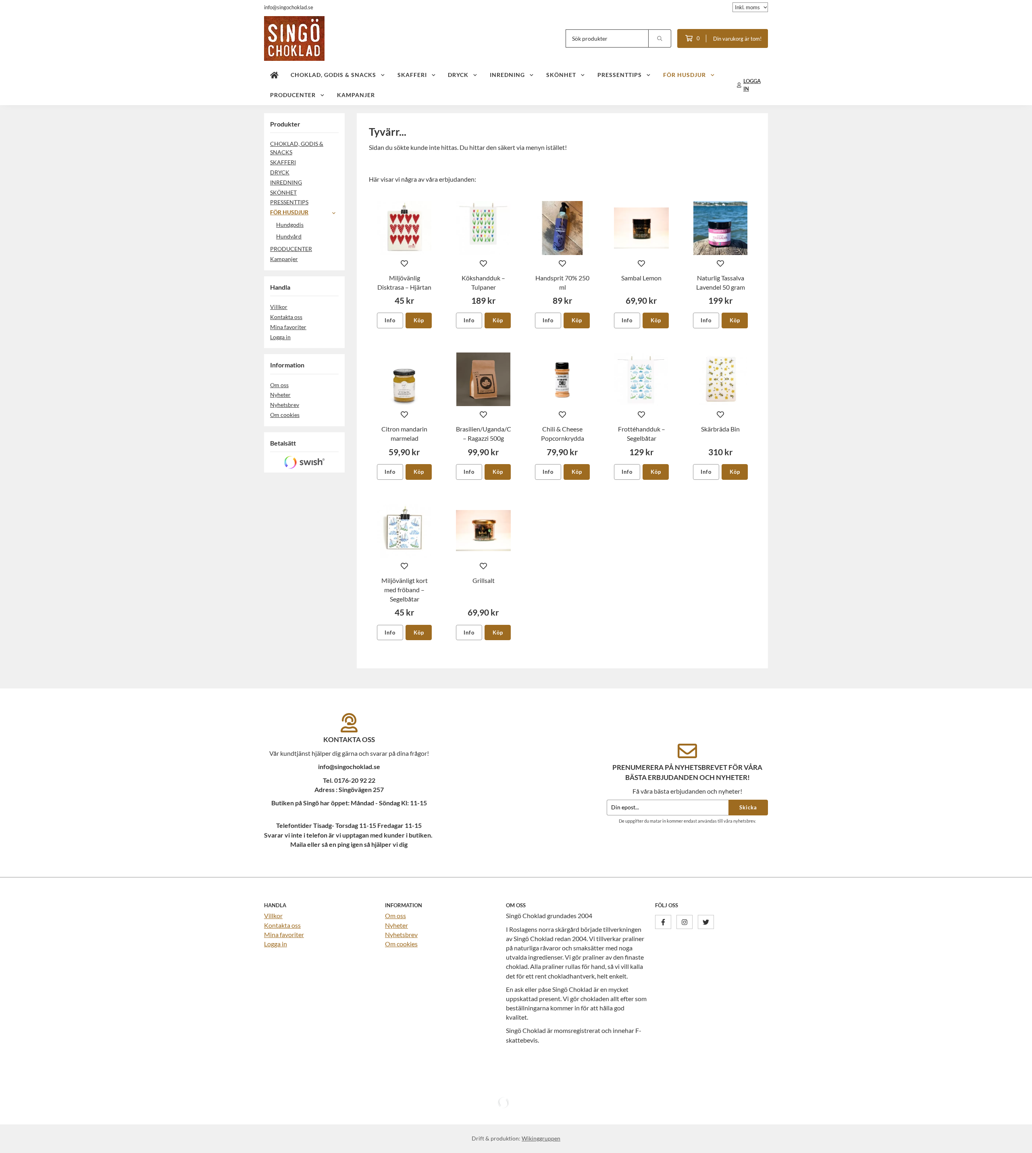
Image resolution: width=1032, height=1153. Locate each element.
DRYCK (458, 74)
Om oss (279, 385)
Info (390, 320)
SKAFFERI (412, 74)
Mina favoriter (288, 327)
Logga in (280, 337)
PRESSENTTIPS (619, 74)
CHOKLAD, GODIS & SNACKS (333, 74)
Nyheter (280, 394)
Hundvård (289, 236)
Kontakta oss (286, 316)
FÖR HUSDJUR (684, 74)
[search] (660, 38)
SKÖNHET (561, 74)
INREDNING (507, 74)
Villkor (278, 306)
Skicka (748, 807)
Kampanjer (356, 94)
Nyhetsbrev (284, 404)
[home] (274, 75)
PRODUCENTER (293, 94)
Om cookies (285, 414)
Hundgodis (290, 224)
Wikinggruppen (541, 1138)
